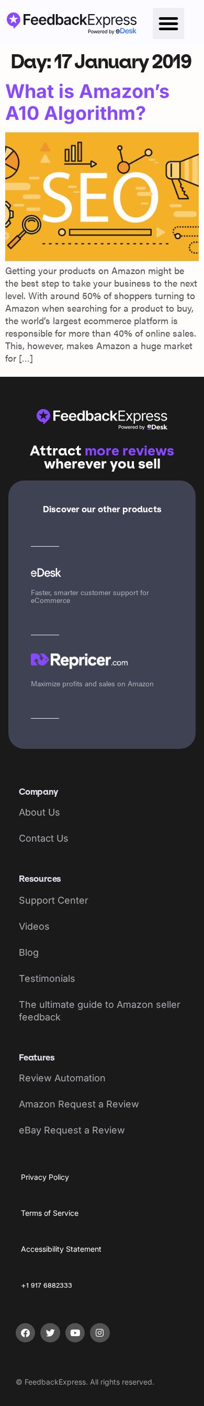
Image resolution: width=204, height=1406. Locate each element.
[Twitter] (50, 1332)
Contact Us (44, 838)
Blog (29, 952)
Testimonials (47, 978)
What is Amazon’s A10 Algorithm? (87, 102)
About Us (39, 812)
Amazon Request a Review (79, 1104)
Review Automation (62, 1077)
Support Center (53, 900)
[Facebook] (25, 1332)
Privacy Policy (45, 1177)
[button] (168, 23)
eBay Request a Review (72, 1130)
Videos (34, 926)
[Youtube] (75, 1332)
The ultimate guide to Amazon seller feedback (99, 1010)
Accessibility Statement (61, 1248)
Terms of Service (49, 1212)
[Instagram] (99, 1332)
